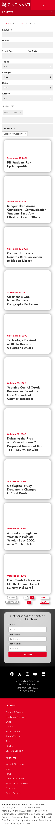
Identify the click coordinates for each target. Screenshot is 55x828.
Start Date (8, 51)
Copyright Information (26, 820)
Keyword (7, 29)
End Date (32, 51)
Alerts (4, 810)
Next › (44, 597)
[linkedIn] (43, 674)
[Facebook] (12, 674)
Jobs (8, 768)
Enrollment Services (16, 716)
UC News (20, 23)
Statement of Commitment (31, 814)
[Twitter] (19, 674)
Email (8, 721)
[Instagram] (27, 674)
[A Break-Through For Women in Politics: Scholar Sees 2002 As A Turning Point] (27, 514)
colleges (6, 72)
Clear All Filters (8, 106)
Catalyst (9, 726)
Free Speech (8, 820)
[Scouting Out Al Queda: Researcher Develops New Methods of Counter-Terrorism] (27, 368)
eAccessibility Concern (21, 817)
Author (6, 93)
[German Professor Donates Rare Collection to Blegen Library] (27, 236)
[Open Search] (44, 5)
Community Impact (15, 778)
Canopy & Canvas (14, 712)
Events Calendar (14, 793)
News (8, 773)
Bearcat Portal (13, 731)
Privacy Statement (42, 817)
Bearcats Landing (14, 750)
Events (6, 40)
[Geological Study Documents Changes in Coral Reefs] (27, 468)
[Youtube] (35, 674)
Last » (44, 602)
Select (6, 66)
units (5, 83)
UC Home (6, 23)
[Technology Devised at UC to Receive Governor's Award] (27, 323)
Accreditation (45, 820)
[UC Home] (15, 5)
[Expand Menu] (51, 12)
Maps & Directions (15, 764)
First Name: (14, 634)
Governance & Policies (17, 783)
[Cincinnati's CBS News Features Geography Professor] (27, 279)
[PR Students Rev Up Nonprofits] (27, 147)
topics (5, 61)
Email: (11, 624)
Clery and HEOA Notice (20, 810)
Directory (10, 788)
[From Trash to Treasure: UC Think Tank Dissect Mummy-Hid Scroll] (27, 563)
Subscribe (27, 654)
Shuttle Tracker (13, 736)
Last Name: (14, 643)
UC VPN (9, 745)
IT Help (9, 741)
